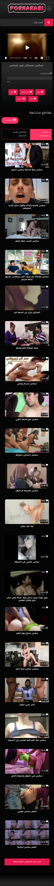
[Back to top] (44, 877)
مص (31, 99)
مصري (19, 99)
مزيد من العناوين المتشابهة (27, 862)
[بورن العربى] (27, 8)
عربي (38, 92)
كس (12, 92)
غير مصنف (25, 92)
